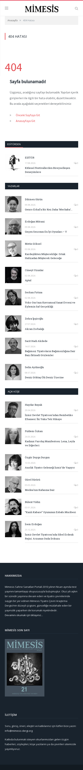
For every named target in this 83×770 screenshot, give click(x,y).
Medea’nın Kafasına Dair (40, 490)
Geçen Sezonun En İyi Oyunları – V (46, 231)
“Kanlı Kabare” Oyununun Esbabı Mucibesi (50, 512)
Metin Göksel (33, 243)
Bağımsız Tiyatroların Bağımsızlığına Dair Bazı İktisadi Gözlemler (50, 353)
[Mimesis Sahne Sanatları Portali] (41, 7)
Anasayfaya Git (25, 121)
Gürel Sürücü (32, 479)
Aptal (28, 280)
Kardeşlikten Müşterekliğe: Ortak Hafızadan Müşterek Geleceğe (45, 256)
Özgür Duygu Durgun (37, 457)
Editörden (14, 144)
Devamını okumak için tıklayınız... (24, 615)
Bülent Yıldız (32, 502)
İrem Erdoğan (33, 524)
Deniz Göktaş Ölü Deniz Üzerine (44, 377)
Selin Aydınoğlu (34, 367)
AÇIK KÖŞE (14, 391)
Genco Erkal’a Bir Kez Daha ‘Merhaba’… (48, 209)
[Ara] (76, 8)
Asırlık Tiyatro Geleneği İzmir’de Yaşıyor (50, 467)
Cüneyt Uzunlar (34, 270)
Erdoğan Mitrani (35, 221)
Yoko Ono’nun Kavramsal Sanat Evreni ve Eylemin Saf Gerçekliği (50, 304)
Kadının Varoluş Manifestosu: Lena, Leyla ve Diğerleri (50, 443)
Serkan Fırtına (33, 292)
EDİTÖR (29, 157)
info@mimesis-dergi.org (19, 730)
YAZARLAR (13, 186)
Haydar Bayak (33, 404)
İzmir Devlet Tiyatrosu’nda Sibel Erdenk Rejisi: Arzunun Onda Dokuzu (49, 536)
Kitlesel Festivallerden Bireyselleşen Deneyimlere (47, 170)
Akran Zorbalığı (34, 329)
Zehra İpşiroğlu (34, 318)
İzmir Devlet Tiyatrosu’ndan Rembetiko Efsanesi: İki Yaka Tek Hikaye (49, 417)
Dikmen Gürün (33, 199)
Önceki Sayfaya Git (28, 115)
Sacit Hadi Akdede (36, 341)
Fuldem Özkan (34, 431)
